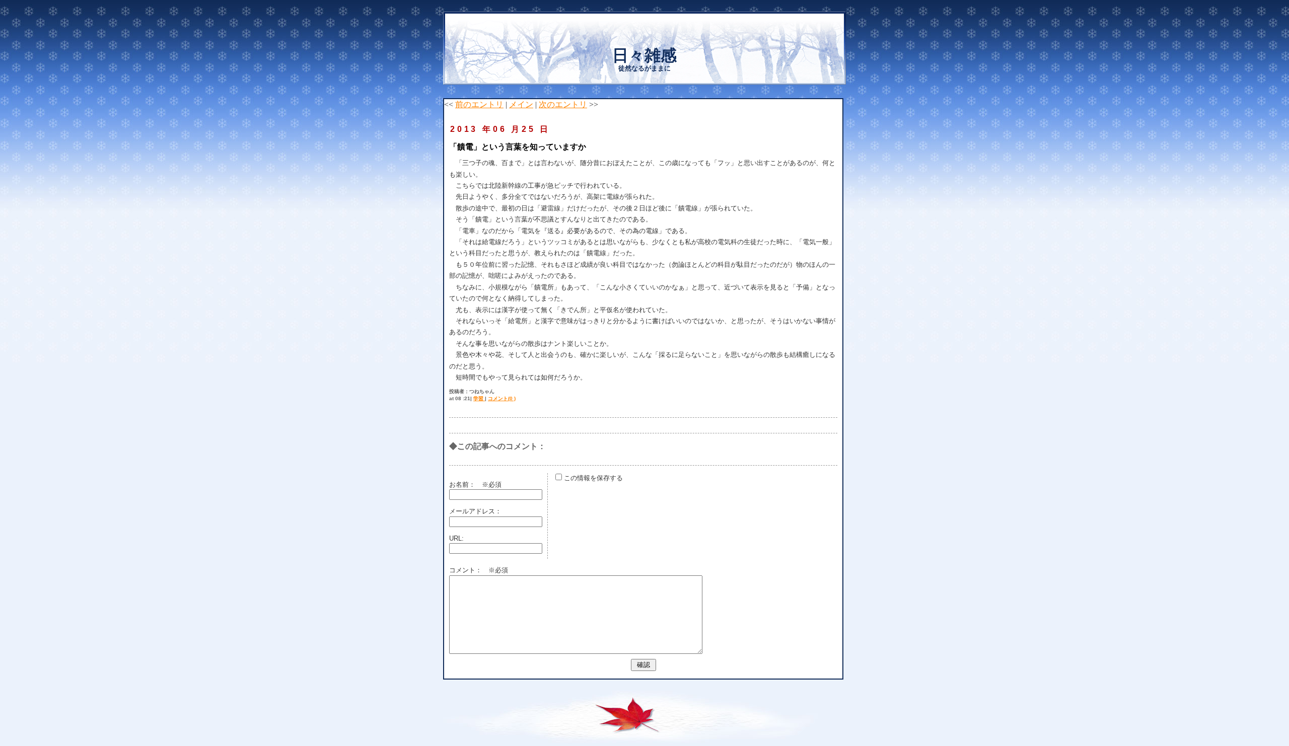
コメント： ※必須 (478, 570)
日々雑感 (644, 55)
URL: (456, 538)
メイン (521, 104)
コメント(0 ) (502, 398)
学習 (479, 398)
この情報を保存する (592, 478)
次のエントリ (563, 104)
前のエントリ (479, 104)
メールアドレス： (475, 511)
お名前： (465, 484)
